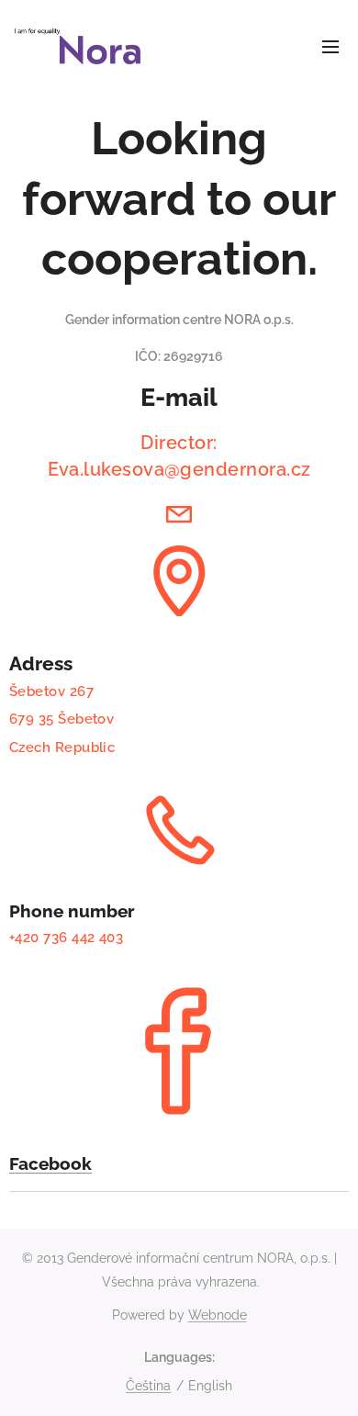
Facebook (50, 1163)
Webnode (217, 1315)
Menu (330, 46)
